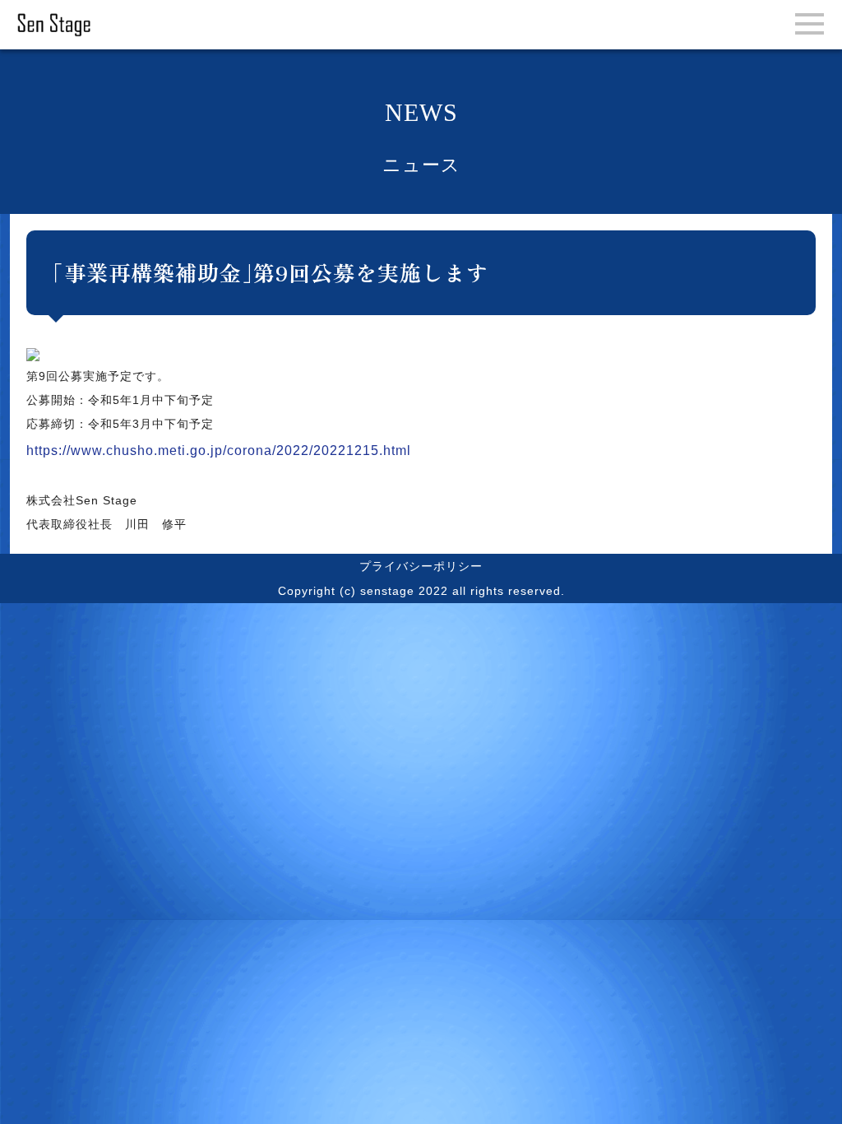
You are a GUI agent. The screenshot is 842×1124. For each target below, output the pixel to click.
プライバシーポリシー (421, 566)
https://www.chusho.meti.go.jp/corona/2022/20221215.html (218, 450)
